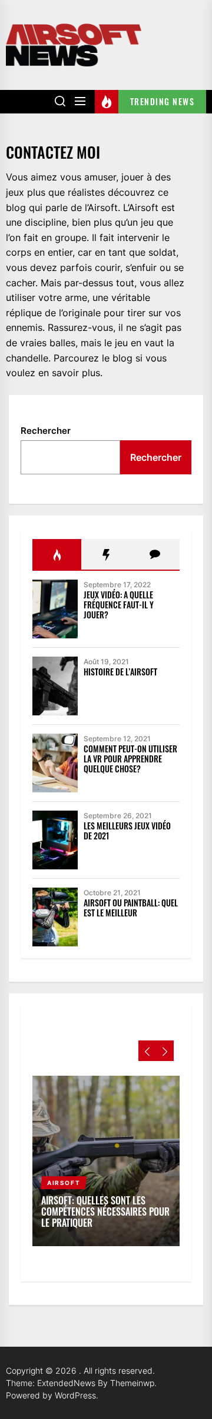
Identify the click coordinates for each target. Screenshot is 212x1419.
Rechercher (46, 430)
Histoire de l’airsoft (120, 671)
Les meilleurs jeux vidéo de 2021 (127, 830)
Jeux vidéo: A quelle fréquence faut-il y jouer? (119, 604)
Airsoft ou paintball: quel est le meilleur (131, 907)
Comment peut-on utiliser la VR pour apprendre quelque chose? (130, 758)
